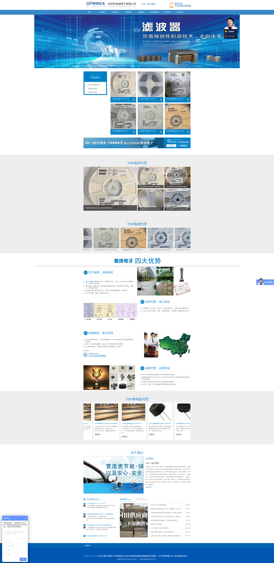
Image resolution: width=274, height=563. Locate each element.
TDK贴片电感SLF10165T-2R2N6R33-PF (148, 99)
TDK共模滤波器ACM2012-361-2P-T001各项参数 (121, 131)
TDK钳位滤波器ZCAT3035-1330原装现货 (99, 503)
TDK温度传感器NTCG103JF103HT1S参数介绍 (148, 131)
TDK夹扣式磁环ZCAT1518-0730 (96, 525)
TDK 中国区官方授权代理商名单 (160, 528)
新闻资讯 (141, 12)
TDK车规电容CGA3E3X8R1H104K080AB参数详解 (180, 186)
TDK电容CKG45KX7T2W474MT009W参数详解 (152, 209)
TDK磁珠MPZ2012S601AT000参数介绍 (99, 514)
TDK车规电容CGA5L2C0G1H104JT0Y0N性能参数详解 (181, 209)
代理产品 (115, 12)
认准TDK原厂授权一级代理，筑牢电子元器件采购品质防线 (167, 536)
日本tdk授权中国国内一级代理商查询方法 (162, 532)
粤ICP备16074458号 (130, 559)
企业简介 (102, 12)
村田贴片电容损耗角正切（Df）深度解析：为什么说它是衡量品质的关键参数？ (167, 509)
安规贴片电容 (92, 88)
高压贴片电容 (92, 92)
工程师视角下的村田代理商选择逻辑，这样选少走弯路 (166, 512)
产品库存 (167, 12)
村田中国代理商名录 (156, 524)
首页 (89, 12)
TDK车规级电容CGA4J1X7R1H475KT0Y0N (175, 99)
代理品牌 (128, 12)
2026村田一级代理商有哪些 (158, 505)
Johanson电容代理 (93, 85)
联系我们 (180, 12)
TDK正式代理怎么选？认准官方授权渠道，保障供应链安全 (167, 516)
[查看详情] (149, 487)
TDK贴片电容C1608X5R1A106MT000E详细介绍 (152, 186)
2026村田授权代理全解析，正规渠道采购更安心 (164, 520)
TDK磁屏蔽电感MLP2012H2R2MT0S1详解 (175, 131)
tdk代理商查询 (154, 12)
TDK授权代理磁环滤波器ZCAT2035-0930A (100, 536)
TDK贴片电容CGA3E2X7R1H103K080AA (121, 99)
